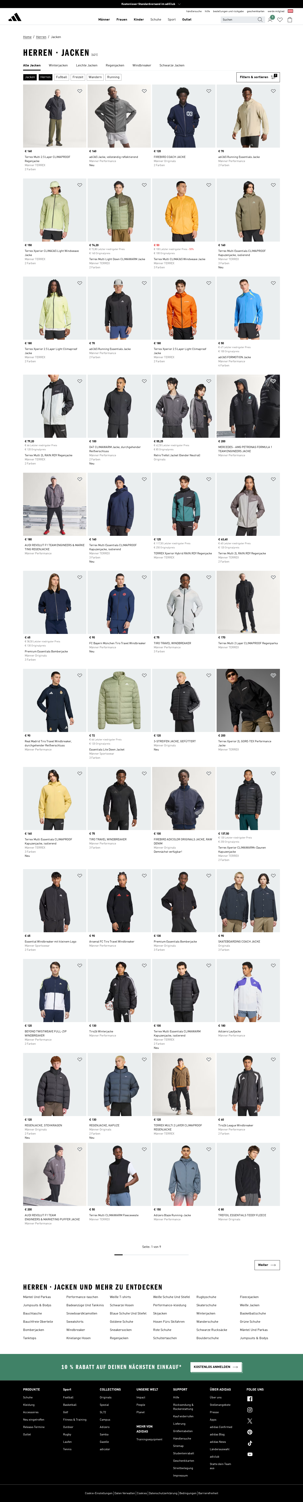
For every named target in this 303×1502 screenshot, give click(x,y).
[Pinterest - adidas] (263, 1432)
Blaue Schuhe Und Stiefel (128, 1313)
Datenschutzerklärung (163, 1493)
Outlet (186, 19)
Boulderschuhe (207, 1338)
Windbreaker (75, 1330)
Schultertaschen (165, 1338)
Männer (104, 19)
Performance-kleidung (169, 1305)
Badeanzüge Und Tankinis (85, 1305)
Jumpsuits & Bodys (37, 1305)
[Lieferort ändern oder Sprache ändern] (290, 11)
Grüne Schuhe (250, 1322)
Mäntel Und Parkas (37, 1297)
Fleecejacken (249, 1297)
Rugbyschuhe (206, 1297)
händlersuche (194, 11)
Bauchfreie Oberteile (38, 1322)
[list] (151, 66)
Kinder (139, 19)
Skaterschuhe (206, 1305)
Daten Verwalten (124, 1493)
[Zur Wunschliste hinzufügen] (79, 92)
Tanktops (29, 1338)
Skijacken (160, 1313)
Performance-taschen (82, 1297)
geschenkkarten (255, 11)
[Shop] (14, 18)
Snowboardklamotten (81, 1313)
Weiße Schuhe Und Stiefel (171, 1297)
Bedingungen (187, 1493)
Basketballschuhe (253, 1313)
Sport (172, 19)
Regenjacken (119, 1338)
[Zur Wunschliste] (280, 20)
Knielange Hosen (78, 1338)
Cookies (142, 1493)
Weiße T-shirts (120, 1297)
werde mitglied (276, 11)
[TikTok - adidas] (263, 1443)
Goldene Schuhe (121, 1322)
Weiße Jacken (250, 1305)
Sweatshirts (74, 1322)
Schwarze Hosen (122, 1305)
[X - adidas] (263, 1421)
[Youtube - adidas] (263, 1454)
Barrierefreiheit (208, 1493)
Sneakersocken (121, 1330)
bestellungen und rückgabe (228, 11)
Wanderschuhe (207, 1322)
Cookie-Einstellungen (99, 1493)
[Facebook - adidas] (263, 1399)
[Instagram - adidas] (263, 1410)
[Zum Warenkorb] (290, 20)
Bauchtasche (32, 1313)
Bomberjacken (33, 1330)
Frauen (121, 19)
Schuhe (155, 19)
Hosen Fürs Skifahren (169, 1322)
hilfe (207, 11)
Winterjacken (205, 1313)
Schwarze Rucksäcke (211, 1330)
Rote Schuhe (162, 1330)
